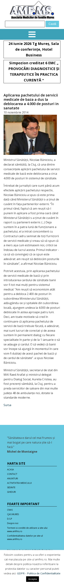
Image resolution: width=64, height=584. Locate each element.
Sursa (7, 405)
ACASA (10, 469)
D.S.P (9, 518)
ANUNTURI (12, 478)
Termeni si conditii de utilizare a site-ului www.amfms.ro (27, 529)
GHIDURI (11, 491)
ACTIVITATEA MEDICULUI (19, 482)
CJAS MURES (13, 514)
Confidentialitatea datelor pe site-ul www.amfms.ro (25, 537)
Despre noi (12, 523)
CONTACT (12, 474)
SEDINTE (11, 487)
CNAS (10, 509)
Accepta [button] (32, 579)
